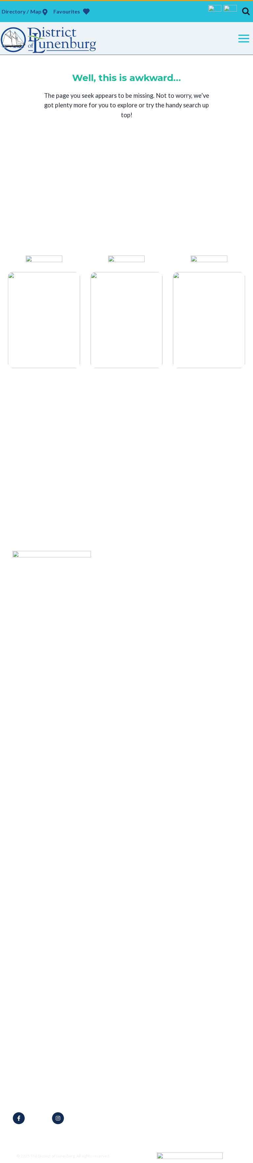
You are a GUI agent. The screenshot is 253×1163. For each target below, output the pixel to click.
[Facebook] (215, 11)
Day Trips (121, 659)
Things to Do (124, 608)
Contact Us (123, 677)
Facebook (39, 1118)
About (117, 599)
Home (117, 573)
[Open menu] (243, 38)
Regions (119, 668)
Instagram (79, 1118)
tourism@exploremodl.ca (50, 1097)
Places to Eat (124, 634)
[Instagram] (230, 11)
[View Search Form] (246, 11)
